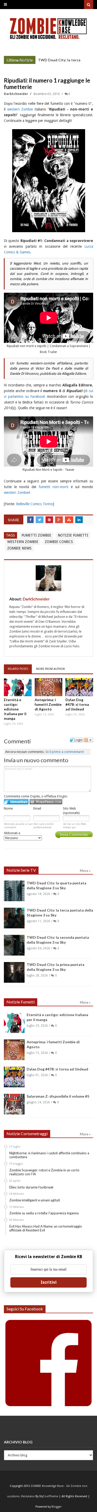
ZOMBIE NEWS (19, 548)
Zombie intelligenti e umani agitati (34, 1200)
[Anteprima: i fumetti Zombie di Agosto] (48, 687)
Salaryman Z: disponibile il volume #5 (58, 1096)
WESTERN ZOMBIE (22, 542)
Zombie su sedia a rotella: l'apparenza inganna (44, 1213)
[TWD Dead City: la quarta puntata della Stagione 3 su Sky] (14, 890)
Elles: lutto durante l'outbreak (31, 1187)
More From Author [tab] (50, 669)
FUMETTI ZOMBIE (36, 535)
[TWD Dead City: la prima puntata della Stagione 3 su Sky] (14, 972)
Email (37, 808)
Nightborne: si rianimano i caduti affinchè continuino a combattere (49, 1155)
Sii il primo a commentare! (64, 752)
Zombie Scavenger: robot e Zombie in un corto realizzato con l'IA (44, 1172)
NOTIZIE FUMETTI (73, 535)
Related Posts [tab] (18, 669)
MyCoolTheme (48, 1496)
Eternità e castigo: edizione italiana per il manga (15, 709)
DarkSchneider (16, 94)
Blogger (56, 1506)
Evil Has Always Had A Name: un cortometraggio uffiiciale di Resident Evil (45, 1228)
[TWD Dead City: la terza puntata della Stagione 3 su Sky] (14, 918)
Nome (8, 808)
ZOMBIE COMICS (59, 542)
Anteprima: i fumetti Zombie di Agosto (48, 704)
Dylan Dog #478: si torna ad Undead (77, 704)
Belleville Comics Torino (34, 504)
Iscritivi (49, 1282)
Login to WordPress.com (45, 801)
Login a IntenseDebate (16, 801)
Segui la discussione (88, 740)
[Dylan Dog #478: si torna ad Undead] (79, 687)
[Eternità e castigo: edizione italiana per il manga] (18, 687)
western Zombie (20, 109)
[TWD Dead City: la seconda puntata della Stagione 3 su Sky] (14, 945)
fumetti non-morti (54, 487)
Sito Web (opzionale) (71, 810)
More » (27, 60)
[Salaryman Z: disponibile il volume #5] (14, 1104)
